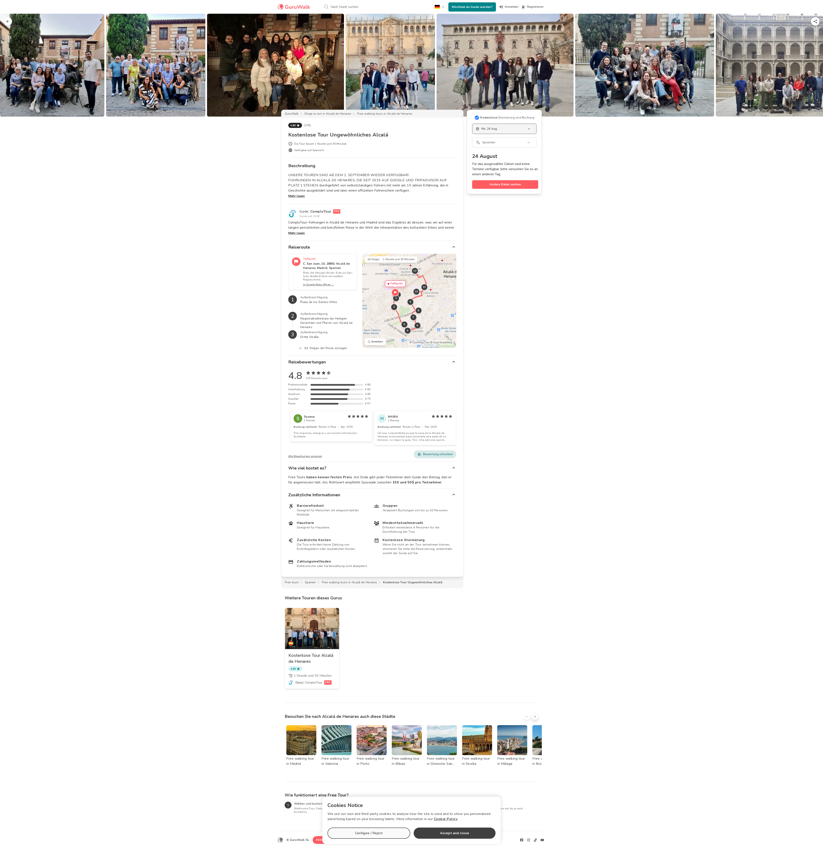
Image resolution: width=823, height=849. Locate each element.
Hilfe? (320, 840)
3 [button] (394, 307)
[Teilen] (815, 21)
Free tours (292, 582)
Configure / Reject (369, 833)
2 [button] (396, 298)
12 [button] (414, 270)
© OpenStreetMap (441, 342)
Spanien (310, 582)
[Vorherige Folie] (10, 65)
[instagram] (529, 840)
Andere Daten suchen (505, 184)
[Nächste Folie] (812, 65)
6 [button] (417, 325)
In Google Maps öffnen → (318, 284)
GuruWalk (292, 114)
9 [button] (410, 301)
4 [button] (407, 330)
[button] (395, 292)
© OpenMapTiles (419, 342)
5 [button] (404, 324)
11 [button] (424, 287)
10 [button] (416, 291)
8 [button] (418, 310)
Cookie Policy (446, 819)
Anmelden (511, 7)
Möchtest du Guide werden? (472, 7)
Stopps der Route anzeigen (325, 348)
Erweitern (377, 341)
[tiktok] (535, 840)
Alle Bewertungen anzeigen (305, 456)
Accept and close (454, 833)
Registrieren (535, 7)
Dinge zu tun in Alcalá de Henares (328, 114)
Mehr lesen (296, 196)
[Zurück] (7, 21)
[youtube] (542, 840)
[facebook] (522, 840)
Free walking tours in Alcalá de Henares (384, 114)
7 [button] (413, 317)
